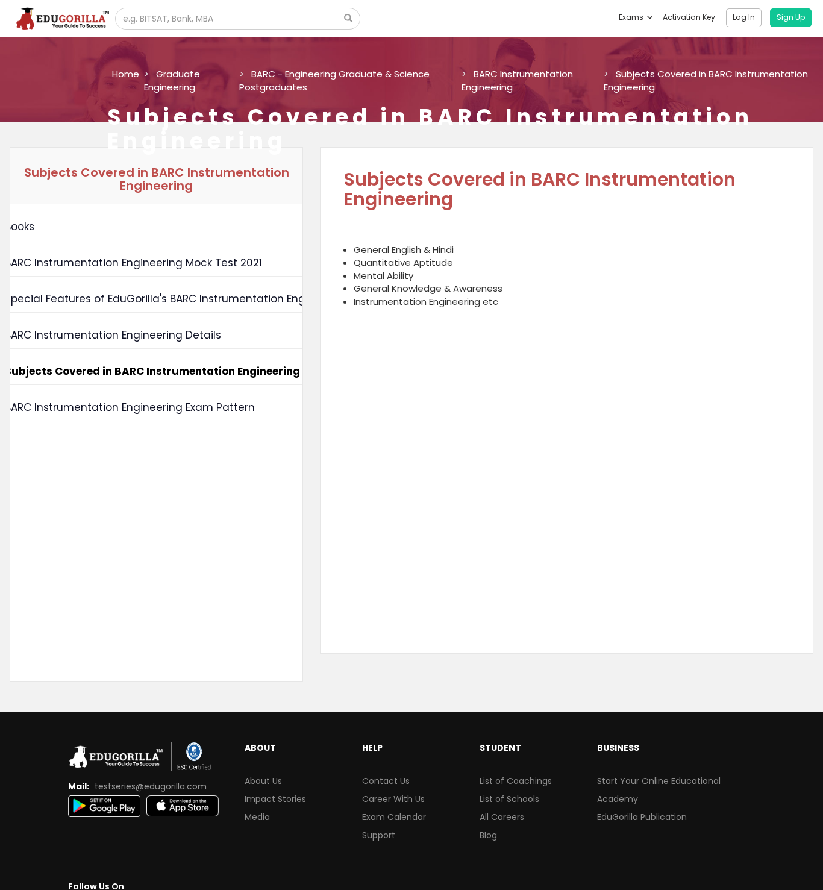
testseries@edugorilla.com (151, 786)
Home (125, 73)
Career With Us (393, 799)
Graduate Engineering (172, 80)
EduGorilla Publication (642, 817)
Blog (488, 835)
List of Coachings (516, 781)
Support (378, 835)
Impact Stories (275, 799)
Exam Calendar (394, 817)
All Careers (502, 817)
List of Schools (509, 799)
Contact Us (386, 781)
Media (257, 817)
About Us (263, 781)
